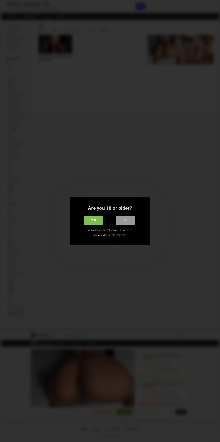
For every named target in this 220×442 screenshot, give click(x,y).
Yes (93, 220)
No (125, 220)
